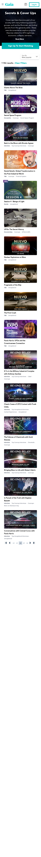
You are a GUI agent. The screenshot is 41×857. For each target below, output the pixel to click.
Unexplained (12, 90)
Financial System (21, 176)
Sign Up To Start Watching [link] (20, 45)
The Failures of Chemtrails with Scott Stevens (18, 438)
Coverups (16, 118)
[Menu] (3, 4)
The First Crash (10, 313)
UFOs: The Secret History (14, 229)
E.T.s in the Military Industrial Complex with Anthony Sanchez (19, 372)
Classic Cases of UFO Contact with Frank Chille (20, 405)
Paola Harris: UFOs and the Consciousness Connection (14, 341)
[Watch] (33, 109)
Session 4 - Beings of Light (14, 201)
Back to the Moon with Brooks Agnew (18, 143)
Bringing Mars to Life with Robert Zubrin (20, 470)
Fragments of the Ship (12, 285)
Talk (5, 90)
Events (6, 204)
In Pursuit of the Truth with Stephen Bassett (17, 499)
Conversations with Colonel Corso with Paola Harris (19, 532)
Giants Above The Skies (13, 87)
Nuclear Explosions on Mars (15, 257)
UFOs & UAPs (26, 232)
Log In (34, 5)
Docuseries (7, 118)
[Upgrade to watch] (33, 195)
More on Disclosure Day (11, 505)
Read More (19, 39)
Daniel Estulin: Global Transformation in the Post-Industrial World (19, 172)
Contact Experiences (10, 412)
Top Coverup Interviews (19, 146)
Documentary (8, 232)
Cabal (29, 376)
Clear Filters (21, 63)
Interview (7, 146)
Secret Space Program (12, 115)
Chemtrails (31, 442)
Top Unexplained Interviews (20, 409)
